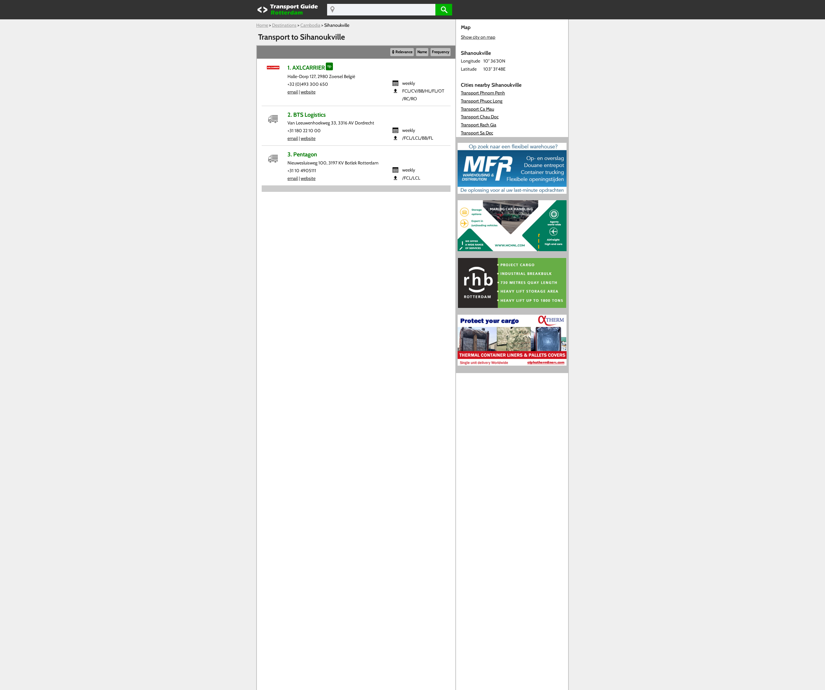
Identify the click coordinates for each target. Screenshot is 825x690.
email (292, 92)
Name (422, 52)
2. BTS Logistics (306, 114)
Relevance (403, 52)
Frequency (440, 52)
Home (262, 25)
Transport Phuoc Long (481, 101)
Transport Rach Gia (478, 125)
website (308, 92)
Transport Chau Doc (480, 117)
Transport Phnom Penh (483, 93)
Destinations (284, 25)
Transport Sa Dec (477, 133)
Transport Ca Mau (477, 109)
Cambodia (310, 25)
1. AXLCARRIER (306, 67)
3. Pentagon (302, 154)
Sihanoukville (336, 25)
